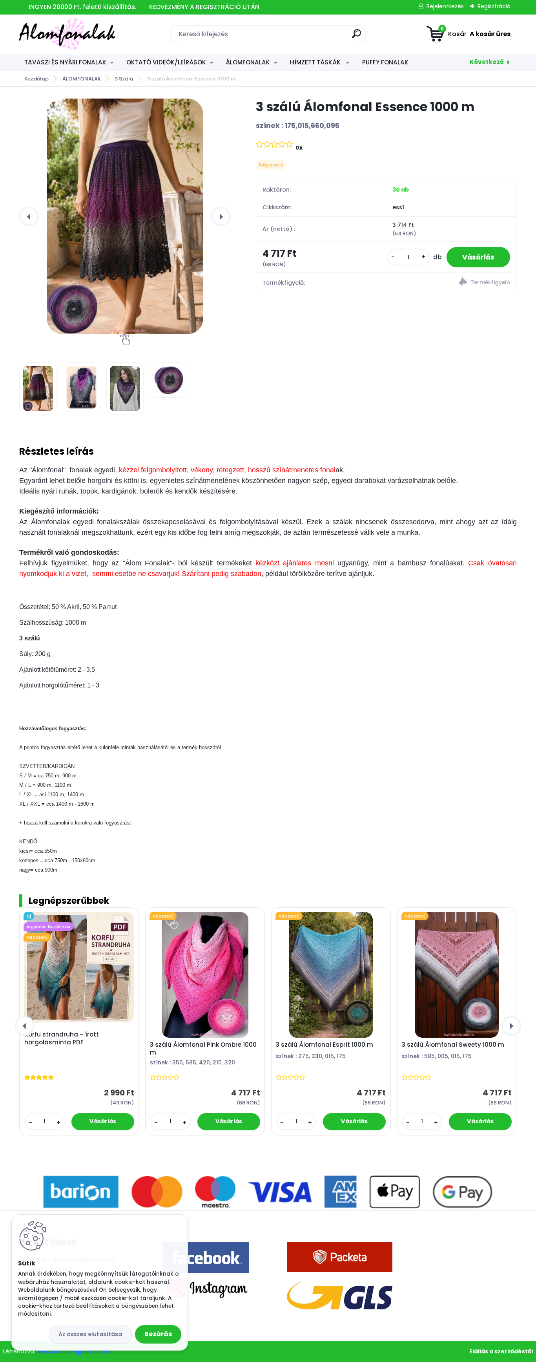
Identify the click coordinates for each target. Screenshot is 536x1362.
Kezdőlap (36, 78)
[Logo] (67, 34)
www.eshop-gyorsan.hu (74, 1351)
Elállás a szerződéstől (501, 1351)
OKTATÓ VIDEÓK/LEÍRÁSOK (166, 62)
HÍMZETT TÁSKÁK (316, 62)
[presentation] (29, 216)
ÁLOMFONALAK (248, 62)
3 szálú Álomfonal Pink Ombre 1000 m (203, 1049)
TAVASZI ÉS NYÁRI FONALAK (65, 62)
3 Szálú (124, 78)
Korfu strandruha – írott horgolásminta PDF (61, 1038)
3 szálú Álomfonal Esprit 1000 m (324, 1045)
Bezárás (158, 1333)
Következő (487, 62)
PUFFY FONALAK (385, 62)
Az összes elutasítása (90, 1334)
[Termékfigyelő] (451, 283)
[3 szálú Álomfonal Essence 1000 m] (124, 216)
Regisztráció (494, 6)
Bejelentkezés (445, 6)
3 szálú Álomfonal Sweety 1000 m (453, 1045)
